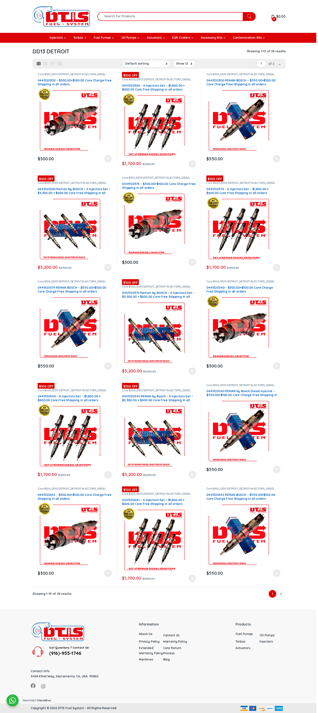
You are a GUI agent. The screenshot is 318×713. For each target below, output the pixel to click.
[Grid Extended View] (45, 63)
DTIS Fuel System (71, 708)
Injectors (266, 641)
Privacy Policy (149, 641)
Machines (146, 659)
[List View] (53, 63)
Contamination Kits (247, 38)
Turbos (240, 641)
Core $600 (128, 79)
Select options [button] (106, 158)
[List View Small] (60, 63)
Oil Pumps (267, 635)
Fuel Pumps (244, 634)
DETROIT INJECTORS (83, 74)
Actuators (243, 648)
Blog (166, 659)
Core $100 (44, 74)
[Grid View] (39, 63)
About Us (145, 634)
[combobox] (170, 16)
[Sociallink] (33, 685)
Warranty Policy (175, 641)
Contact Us (171, 635)
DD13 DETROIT (60, 74)
